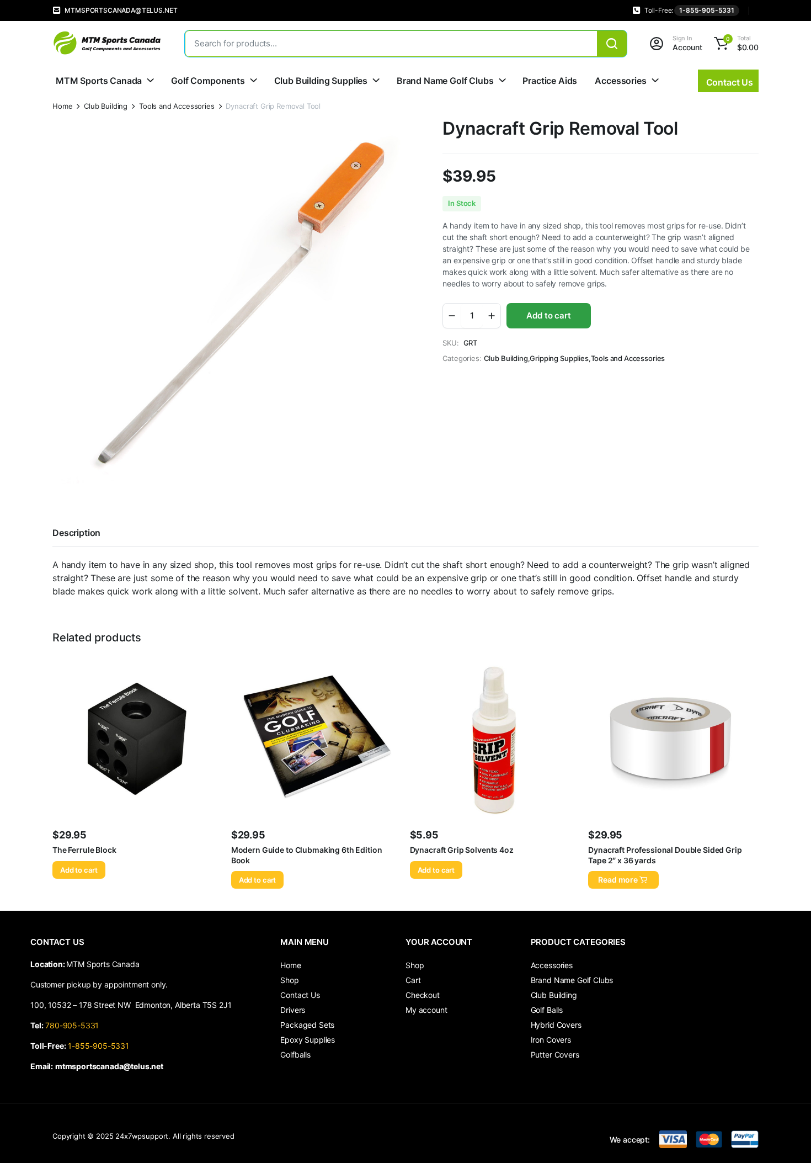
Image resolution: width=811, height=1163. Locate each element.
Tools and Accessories (177, 106)
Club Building (105, 106)
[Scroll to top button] (786, 1138)
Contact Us (299, 995)
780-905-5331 (74, 1025)
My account (426, 1010)
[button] (735, 43)
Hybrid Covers (556, 1024)
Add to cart (548, 315)
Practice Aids (549, 80)
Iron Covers (551, 1039)
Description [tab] (76, 532)
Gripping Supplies (559, 358)
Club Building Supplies (320, 80)
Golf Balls (547, 1010)
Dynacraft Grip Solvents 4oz (462, 849)
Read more (618, 879)
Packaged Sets (307, 1024)
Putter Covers (555, 1054)
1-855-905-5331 (706, 10)
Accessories (620, 80)
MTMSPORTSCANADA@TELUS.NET (121, 10)
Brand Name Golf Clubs (445, 80)
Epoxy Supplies (307, 1039)
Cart (413, 980)
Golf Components (208, 80)
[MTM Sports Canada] (107, 43)
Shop (289, 980)
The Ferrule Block (84, 849)
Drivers (292, 1010)
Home (62, 106)
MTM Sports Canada (99, 80)
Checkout (423, 995)
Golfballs (295, 1054)
